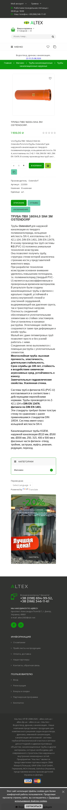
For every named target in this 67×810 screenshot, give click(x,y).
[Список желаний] (48, 47)
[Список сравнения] (54, 47)
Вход (15, 679)
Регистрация (19, 685)
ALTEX (19, 586)
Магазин (18, 470)
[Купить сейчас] (48, 165)
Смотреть (33, 557)
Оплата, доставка (22, 653)
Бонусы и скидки (21, 691)
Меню (18, 46)
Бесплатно (18, 702)
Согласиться (33, 806)
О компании (19, 642)
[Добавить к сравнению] (14, 172)
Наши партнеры (21, 659)
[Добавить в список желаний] (50, 78)
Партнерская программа (25, 697)
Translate (33, 489)
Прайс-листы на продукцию (27, 648)
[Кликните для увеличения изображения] (33, 95)
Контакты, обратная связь (26, 665)
